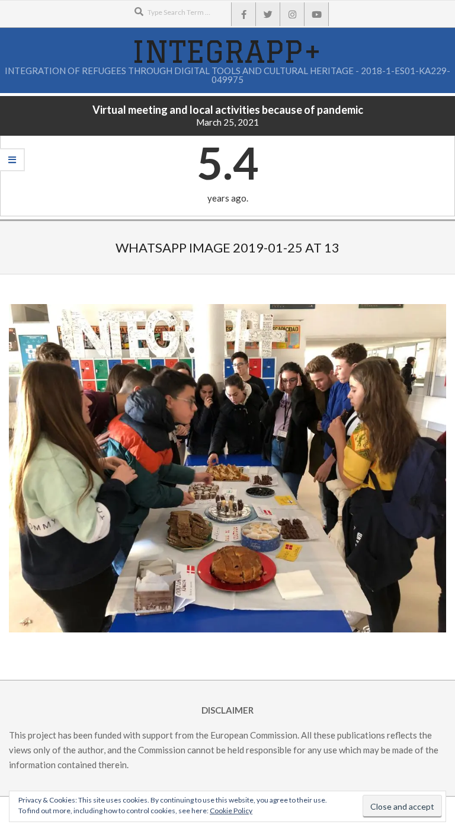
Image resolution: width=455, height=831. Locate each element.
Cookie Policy (231, 810)
